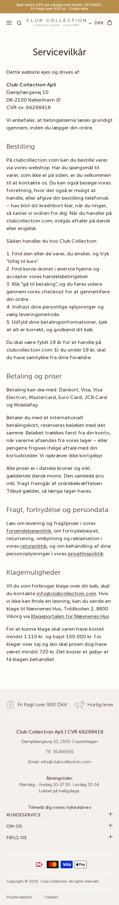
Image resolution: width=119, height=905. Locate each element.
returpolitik (33, 546)
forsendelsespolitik (28, 531)
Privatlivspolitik (19, 897)
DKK (98, 23)
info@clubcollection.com (66, 593)
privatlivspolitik (85, 554)
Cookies (51, 897)
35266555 (63, 752)
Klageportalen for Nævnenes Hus (70, 616)
